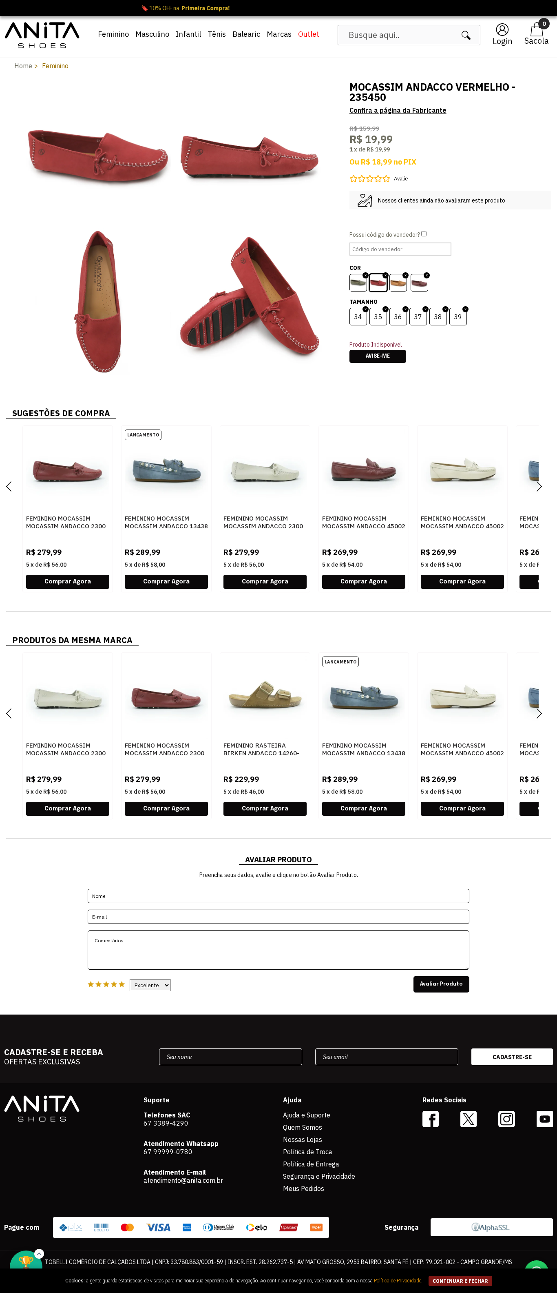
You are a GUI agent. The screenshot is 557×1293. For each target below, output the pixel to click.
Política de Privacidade (397, 1281)
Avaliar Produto (441, 984)
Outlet (308, 34)
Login (503, 41)
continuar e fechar (460, 1281)
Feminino (113, 34)
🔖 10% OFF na (278, 8)
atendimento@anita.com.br (183, 1180)
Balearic (246, 34)
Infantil (188, 34)
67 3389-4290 (166, 1123)
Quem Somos (302, 1127)
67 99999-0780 (168, 1152)
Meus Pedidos (303, 1188)
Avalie (401, 178)
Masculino (152, 34)
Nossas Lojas (302, 1139)
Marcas (279, 34)
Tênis (217, 34)
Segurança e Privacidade (319, 1176)
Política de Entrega (311, 1164)
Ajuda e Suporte (306, 1115)
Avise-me (378, 356)
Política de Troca (307, 1152)
